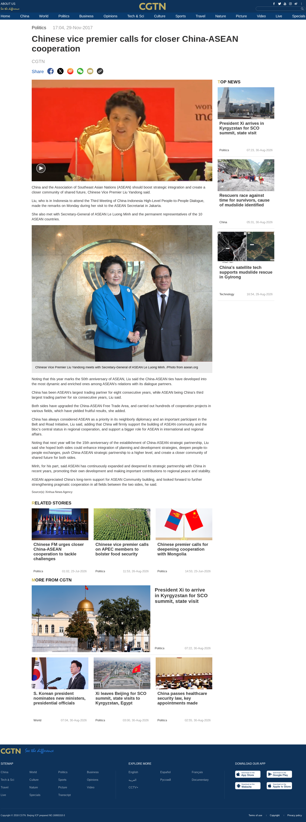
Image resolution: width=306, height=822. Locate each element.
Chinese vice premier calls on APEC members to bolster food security (122, 549)
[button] (41, 168)
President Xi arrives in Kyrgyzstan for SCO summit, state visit (241, 128)
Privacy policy (294, 815)
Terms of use (256, 815)
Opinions (110, 16)
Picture (241, 16)
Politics (63, 16)
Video (261, 16)
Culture (159, 16)
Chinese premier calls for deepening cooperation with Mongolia (182, 549)
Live (279, 16)
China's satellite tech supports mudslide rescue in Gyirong (245, 272)
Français (197, 772)
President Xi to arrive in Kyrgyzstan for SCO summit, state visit (181, 595)
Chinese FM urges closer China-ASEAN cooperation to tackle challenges (58, 551)
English (133, 772)
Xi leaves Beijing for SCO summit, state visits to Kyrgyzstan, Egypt (120, 698)
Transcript (64, 795)
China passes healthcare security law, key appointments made (182, 698)
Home (5, 16)
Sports (180, 16)
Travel (200, 16)
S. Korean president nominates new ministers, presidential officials (59, 698)
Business (86, 16)
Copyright (275, 815)
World (43, 16)
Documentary (200, 779)
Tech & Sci (135, 16)
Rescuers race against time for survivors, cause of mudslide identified (244, 200)
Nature (220, 16)
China (24, 16)
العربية (132, 779)
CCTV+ (133, 787)
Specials (298, 16)
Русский (165, 779)
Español (165, 772)
